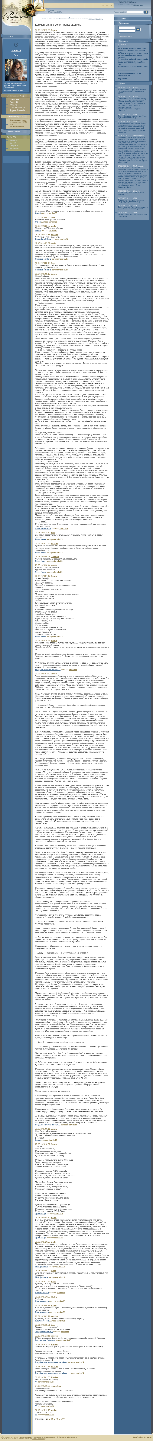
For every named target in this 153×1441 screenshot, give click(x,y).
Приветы (122, 84)
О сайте (122, 18)
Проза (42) (14, 102)
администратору (38, 1439)
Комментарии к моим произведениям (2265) (18, 121)
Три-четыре (40, 1213)
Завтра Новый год (44, 1332)
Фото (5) (13, 143)
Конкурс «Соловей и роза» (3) (17, 111)
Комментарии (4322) (15, 117)
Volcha (135, 87)
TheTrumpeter (138, 135)
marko (135, 121)
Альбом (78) (11, 137)
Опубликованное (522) (15, 96)
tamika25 (16, 50)
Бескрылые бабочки (45, 1340)
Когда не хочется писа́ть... (48, 669)
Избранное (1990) (13, 131)
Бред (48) (13, 105)
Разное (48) (14, 140)
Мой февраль (41, 1266)
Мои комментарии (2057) (17, 125)
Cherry (135, 212)
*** (36, 1382)
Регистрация (123, 34)
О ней (38, 213)
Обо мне (10, 36)
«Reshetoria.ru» (61, 1437)
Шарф (38, 1140)
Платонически (42, 1293)
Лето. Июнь (40, 539)
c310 (135, 114)
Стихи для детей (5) (17, 107)
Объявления (123, 41)
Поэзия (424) (15, 99)
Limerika (136, 191)
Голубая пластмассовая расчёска (51, 1362)
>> (64, 1419)
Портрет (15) (14, 146)
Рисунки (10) (14, 148)
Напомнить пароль (125, 36)
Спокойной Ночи (43, 239)
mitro (135, 205)
